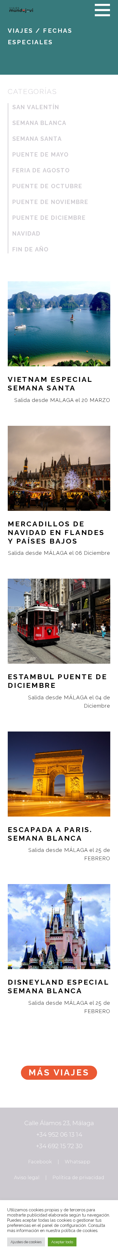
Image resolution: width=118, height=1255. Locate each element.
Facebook (40, 1161)
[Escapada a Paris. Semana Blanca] (59, 794)
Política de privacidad (78, 1177)
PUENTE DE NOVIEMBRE (50, 202)
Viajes (20, 30)
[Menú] (102, 10)
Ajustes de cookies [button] (26, 1242)
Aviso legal (27, 1177)
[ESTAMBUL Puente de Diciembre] (59, 641)
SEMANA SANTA (37, 138)
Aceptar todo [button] (62, 1242)
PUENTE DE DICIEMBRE (49, 217)
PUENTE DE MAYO (40, 154)
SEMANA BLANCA (39, 123)
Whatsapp (77, 1161)
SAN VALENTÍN (35, 107)
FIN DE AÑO (30, 249)
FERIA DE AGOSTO (41, 170)
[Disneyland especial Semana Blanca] (59, 946)
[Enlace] (21, 10)
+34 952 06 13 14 (59, 1134)
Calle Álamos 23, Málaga (59, 1123)
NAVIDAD (26, 233)
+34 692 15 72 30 (59, 1146)
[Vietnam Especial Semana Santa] (59, 339)
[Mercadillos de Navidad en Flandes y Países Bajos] (59, 488)
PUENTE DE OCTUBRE (47, 186)
